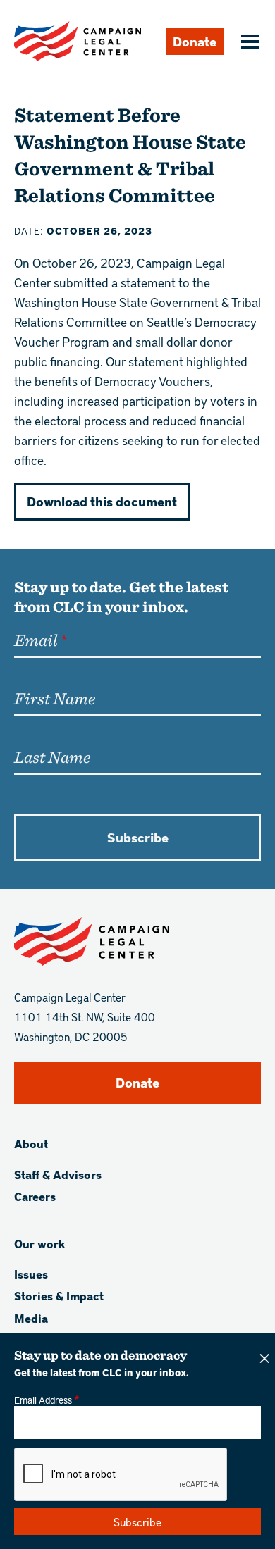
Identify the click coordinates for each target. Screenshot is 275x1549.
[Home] (77, 41)
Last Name (52, 756)
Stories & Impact (59, 1295)
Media (31, 1318)
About (31, 1143)
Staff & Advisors (58, 1174)
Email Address (43, 1399)
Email (35, 639)
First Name (54, 698)
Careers (35, 1196)
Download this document (102, 501)
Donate (194, 41)
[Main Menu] (248, 43)
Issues (31, 1274)
